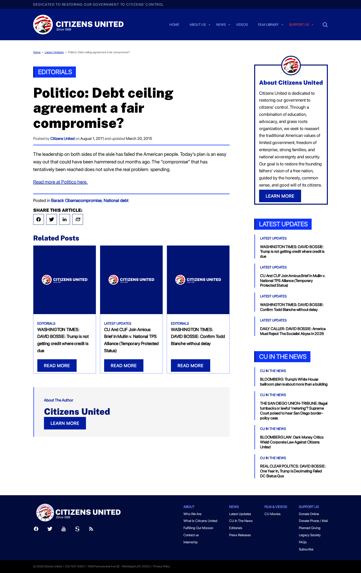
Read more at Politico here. (60, 182)
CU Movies (272, 514)
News (221, 25)
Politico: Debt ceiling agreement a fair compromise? (99, 52)
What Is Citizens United (200, 521)
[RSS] (91, 530)
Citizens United (62, 138)
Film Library (268, 25)
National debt (116, 200)
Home (174, 25)
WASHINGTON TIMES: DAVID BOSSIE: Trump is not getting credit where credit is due (292, 251)
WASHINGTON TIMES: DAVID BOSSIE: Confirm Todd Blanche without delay (198, 336)
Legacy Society (310, 535)
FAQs (303, 542)
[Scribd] (77, 530)
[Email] (77, 219)
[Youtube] (64, 530)
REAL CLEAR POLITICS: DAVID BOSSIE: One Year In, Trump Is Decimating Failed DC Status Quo (293, 471)
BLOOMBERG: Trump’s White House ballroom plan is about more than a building (294, 381)
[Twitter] (51, 219)
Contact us (191, 535)
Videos (242, 25)
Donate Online (309, 514)
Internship (190, 542)
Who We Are (192, 514)
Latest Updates (54, 52)
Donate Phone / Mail (313, 521)
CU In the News (282, 356)
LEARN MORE (65, 423)
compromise (90, 200)
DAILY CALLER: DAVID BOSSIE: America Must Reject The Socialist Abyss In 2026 (292, 331)
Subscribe (306, 549)
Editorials (55, 72)
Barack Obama (65, 200)
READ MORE (57, 365)
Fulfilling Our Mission (198, 528)
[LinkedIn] (64, 219)
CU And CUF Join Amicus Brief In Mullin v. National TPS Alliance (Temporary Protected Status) (292, 280)
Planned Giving (309, 528)
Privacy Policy (161, 566)
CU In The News (273, 371)
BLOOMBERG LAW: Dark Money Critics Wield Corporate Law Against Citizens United (291, 442)
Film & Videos (275, 507)
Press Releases (240, 535)
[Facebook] (38, 219)
